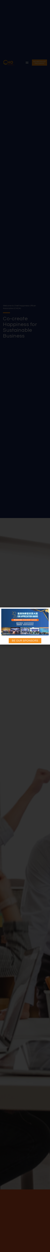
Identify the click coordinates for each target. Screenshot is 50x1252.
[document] (25, 626)
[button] (46, 611)
